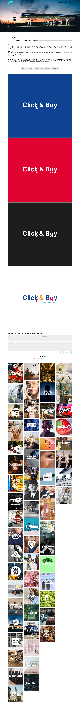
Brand (60, 2)
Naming (47, 68)
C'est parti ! (67, 352)
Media (64, 2)
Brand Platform (27, 68)
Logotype (55, 68)
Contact (70, 2)
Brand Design (38, 68)
